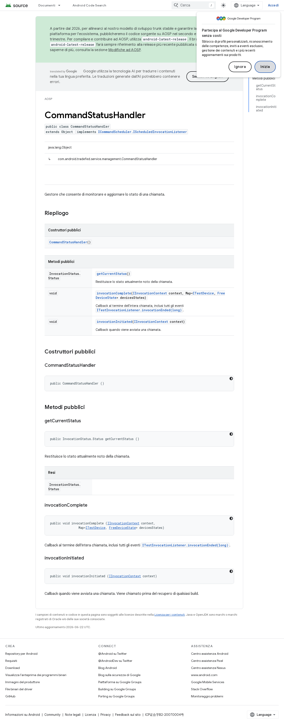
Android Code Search (89, 5)
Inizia (265, 67)
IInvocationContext (150, 293)
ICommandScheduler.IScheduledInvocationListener (142, 132)
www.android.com (204, 675)
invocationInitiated (114, 321)
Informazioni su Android (22, 714)
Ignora (240, 67)
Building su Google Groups (117, 689)
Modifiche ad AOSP (124, 50)
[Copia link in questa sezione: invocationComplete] (91, 505)
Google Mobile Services (207, 682)
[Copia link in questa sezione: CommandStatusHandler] (100, 365)
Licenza (90, 714)
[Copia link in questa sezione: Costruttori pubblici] (99, 352)
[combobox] (194, 5)
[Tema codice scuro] (231, 378)
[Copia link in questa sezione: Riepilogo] (73, 213)
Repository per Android (21, 654)
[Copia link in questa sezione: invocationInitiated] (88, 558)
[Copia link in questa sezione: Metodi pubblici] (89, 407)
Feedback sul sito (128, 714)
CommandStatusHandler (68, 242)
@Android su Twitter (112, 654)
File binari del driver (18, 689)
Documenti (46, 5)
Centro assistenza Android (209, 654)
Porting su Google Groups (116, 696)
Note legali (73, 714)
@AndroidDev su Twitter (115, 661)
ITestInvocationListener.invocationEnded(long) (139, 310)
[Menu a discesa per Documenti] (61, 5)
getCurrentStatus (111, 274)
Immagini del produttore (22, 682)
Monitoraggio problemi (207, 696)
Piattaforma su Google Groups (119, 682)
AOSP (48, 99)
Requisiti (11, 661)
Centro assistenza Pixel (207, 661)
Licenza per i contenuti (169, 615)
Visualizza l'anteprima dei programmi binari (35, 675)
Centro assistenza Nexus (208, 668)
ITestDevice (203, 293)
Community (52, 714)
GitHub (10, 696)
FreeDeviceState (122, 528)
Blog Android (107, 668)
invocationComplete (114, 293)
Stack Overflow (202, 689)
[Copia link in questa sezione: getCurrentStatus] (85, 421)
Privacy (106, 714)
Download (12, 668)
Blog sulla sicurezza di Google (119, 675)
